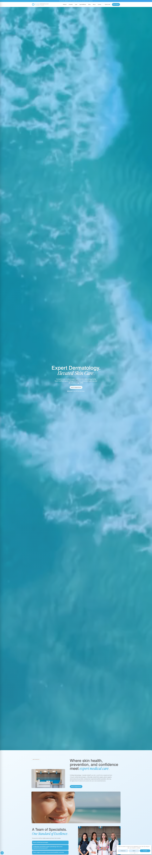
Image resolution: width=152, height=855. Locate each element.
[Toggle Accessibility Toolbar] (2, 852)
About (94, 4)
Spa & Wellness (83, 4)
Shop (89, 4)
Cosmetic (71, 4)
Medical (64, 4)
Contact (99, 4)
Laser (76, 4)
